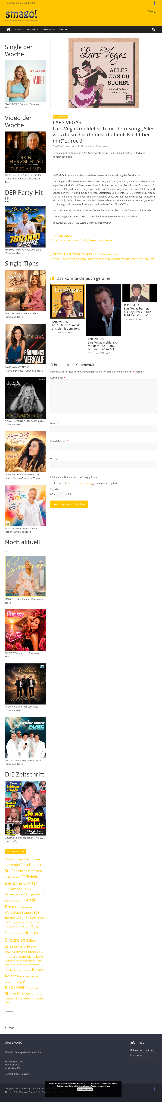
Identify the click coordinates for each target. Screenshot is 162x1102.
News (17, 29)
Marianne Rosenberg (16, 960)
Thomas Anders (35, 994)
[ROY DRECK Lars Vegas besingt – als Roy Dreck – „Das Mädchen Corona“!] (139, 285)
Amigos (31, 894)
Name (54, 423)
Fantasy (19, 934)
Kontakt (64, 29)
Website (54, 458)
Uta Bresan (9, 999)
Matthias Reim (35, 960)
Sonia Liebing (32, 988)
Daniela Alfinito (36, 917)
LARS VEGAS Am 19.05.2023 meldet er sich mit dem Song (66, 325)
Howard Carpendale (28, 952)
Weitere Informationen (100, 1086)
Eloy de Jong (10, 927)
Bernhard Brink (16, 917)
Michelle (8, 970)
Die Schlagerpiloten (15, 922)
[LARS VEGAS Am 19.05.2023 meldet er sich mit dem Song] (67, 285)
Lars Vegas (103, 145)
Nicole (15, 970)
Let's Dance (20, 956)
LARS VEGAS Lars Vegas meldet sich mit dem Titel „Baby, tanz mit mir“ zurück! (103, 344)
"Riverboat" (14, 889)
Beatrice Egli (30, 912)
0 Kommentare (87, 145)
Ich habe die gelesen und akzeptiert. (86, 483)
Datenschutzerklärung (80, 483)
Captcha (54, 489)
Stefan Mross (16, 993)
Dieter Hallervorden (35, 922)
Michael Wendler (32, 964)
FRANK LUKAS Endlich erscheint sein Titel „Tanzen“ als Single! (81, 238)
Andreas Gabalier (18, 901)
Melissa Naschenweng (15, 964)
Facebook (32, 29)
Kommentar (57, 377)
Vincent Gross (23, 998)
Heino (21, 946)
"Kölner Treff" (24, 871)
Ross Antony (24, 976)
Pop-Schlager (60, 116)
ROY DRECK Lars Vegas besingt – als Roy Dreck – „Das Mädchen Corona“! (137, 310)
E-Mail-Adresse (59, 441)
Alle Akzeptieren (85, 1089)
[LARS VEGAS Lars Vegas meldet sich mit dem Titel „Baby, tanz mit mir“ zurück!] (103, 285)
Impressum (136, 1055)
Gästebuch (48, 29)
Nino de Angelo (25, 970)
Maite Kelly (35, 956)
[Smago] (8, 29)
